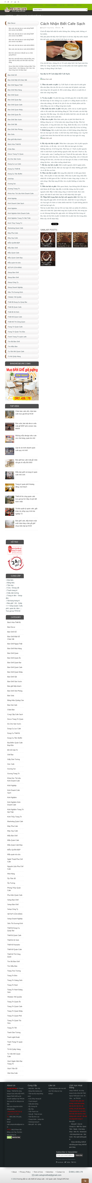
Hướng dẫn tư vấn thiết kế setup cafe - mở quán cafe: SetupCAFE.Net (43, 1179)
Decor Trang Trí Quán (15, 719)
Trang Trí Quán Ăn (14, 1002)
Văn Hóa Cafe (12, 1073)
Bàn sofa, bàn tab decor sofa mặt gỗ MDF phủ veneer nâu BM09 (21, 35)
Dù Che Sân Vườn (14, 724)
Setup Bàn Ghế (13, 904)
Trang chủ (9, 5)
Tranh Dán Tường (13, 1032)
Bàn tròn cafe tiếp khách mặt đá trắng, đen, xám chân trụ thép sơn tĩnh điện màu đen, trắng (22, 60)
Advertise (49, 1172)
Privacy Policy (25, 1172)
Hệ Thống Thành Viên (20, 5)
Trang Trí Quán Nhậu (15, 1011)
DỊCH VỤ (78, 5)
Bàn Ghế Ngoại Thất (14, 644)
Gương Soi (11, 769)
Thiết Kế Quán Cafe (14, 949)
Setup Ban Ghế (13, 900)
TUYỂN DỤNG (10, 7)
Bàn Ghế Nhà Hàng (14, 648)
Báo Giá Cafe (12, 705)
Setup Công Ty (12, 909)
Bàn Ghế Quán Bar (14, 662)
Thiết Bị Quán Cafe (14, 935)
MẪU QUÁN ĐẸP (13, 850)
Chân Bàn (11, 710)
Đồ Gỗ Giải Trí (12, 750)
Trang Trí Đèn (12, 975)
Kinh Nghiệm (12, 797)
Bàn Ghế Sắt (12, 677)
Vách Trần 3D (12, 1068)
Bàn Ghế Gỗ (11, 632)
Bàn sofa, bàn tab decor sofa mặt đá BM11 (21, 45)
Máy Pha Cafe (12, 826)
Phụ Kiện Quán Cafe (14, 895)
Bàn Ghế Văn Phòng (14, 691)
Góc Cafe (10, 764)
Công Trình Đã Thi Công (36, 5)
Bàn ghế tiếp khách (14, 686)
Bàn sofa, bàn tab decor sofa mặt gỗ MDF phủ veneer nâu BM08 (21, 29)
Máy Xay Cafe (12, 831)
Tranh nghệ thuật (13, 1037)
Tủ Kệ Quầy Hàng (14, 1049)
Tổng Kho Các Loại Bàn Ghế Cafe (28, 15)
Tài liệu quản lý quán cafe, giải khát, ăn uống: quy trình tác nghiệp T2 (26, 511)
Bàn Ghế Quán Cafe (14, 667)
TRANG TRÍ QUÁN (14, 997)
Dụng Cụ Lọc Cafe (14, 729)
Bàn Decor (11, 627)
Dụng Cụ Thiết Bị (13, 733)
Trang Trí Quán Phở (14, 1016)
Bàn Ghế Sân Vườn (14, 681)
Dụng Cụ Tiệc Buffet (14, 738)
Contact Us (61, 1172)
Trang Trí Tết (12, 1028)
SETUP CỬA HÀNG (14, 914)
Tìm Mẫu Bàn (12, 966)
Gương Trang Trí (13, 773)
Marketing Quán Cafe (15, 821)
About (14, 1172)
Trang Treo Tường (14, 971)
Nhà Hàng (11, 874)
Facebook (60, 1162)
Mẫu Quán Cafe (13, 840)
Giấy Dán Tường (13, 759)
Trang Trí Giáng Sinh (14, 980)
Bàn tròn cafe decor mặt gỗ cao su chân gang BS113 (21, 54)
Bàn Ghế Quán (12, 653)
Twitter (68, 1162)
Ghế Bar (10, 755)
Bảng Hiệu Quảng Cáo (15, 700)
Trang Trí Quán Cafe (14, 1006)
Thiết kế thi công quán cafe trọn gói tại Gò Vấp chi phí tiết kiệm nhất (26, 498)
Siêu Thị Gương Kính (15, 923)
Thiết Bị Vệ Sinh (13, 940)
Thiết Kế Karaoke (13, 945)
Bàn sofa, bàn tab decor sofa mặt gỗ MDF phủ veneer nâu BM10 (21, 40)
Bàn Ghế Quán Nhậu (15, 672)
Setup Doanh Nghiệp (14, 919)
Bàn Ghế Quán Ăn (14, 658)
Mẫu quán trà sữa (13, 854)
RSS (74, 1162)
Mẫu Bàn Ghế (12, 836)
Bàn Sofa (10, 696)
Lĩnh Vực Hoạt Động (51, 5)
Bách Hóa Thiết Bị (14, 622)
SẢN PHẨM (70, 5)
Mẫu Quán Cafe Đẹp (14, 845)
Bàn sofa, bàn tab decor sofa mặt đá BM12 (22, 49)
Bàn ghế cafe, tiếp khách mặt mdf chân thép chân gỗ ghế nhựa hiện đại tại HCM (26, 523)
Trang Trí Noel (12, 985)
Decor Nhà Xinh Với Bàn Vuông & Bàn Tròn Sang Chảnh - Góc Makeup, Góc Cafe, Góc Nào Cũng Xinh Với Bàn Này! (22, 68)
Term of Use (38, 1172)
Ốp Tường (11, 883)
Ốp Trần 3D (11, 878)
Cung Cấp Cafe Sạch (15, 714)
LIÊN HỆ (62, 5)
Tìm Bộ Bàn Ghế (13, 961)
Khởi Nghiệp (11, 785)
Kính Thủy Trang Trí (14, 817)
